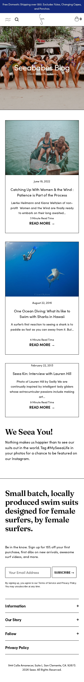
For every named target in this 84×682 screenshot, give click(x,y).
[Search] (17, 19)
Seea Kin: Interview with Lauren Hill (42, 373)
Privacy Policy (17, 647)
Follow (10, 633)
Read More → (42, 222)
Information (15, 606)
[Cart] (77, 19)
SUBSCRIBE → (64, 572)
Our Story (13, 619)
